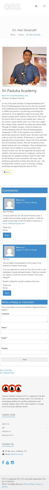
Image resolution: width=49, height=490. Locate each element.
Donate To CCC (7, 435)
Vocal (8, 172)
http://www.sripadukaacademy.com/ (15, 95)
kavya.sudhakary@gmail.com (14, 223)
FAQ (3, 428)
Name (4, 327)
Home (13, 34)
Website (4, 348)
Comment (5, 313)
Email (4, 338)
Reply (7, 235)
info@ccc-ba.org (17, 454)
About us (5, 424)
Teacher (21, 34)
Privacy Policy (29, 484)
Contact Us (6, 431)
